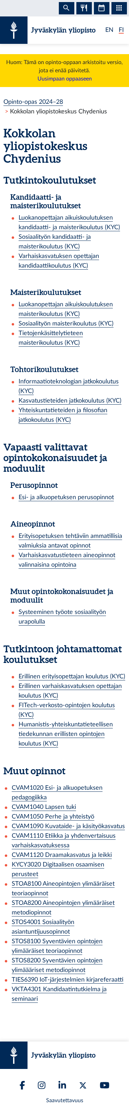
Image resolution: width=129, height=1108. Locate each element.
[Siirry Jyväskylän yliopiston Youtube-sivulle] (104, 1085)
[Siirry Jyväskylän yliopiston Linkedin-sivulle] (62, 1085)
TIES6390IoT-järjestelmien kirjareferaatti (67, 980)
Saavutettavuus (64, 1100)
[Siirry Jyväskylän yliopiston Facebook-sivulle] (22, 1085)
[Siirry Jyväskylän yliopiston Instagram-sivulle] (41, 1085)
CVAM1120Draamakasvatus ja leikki (62, 855)
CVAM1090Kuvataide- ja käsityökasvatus (68, 826)
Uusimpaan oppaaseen (64, 79)
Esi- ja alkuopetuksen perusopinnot (66, 497)
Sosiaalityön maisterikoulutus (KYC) (66, 324)
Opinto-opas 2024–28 (33, 102)
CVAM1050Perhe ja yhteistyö (53, 817)
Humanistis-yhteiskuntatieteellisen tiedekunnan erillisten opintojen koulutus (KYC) (66, 734)
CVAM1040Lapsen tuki (44, 807)
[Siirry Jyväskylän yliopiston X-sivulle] (83, 1085)
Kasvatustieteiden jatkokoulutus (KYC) (70, 401)
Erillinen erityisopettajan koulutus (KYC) (72, 676)
